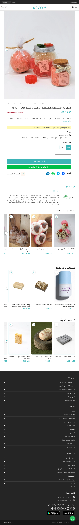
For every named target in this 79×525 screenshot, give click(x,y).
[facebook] (74, 508)
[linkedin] (58, 508)
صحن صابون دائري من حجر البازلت (44, 357)
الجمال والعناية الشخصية (53, 103)
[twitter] (71, 508)
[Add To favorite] (56, 216)
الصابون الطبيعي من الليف (44, 304)
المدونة (14, 2)
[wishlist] (6, 7)
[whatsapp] (61, 508)
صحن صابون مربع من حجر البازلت (64, 356)
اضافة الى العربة (37, 161)
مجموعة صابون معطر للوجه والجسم (21, 250)
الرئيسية (69, 103)
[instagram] (68, 508)
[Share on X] (58, 173)
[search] (72, 7)
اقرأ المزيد (66, 121)
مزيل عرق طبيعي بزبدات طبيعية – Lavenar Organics (65, 305)
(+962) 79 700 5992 (65, 497)
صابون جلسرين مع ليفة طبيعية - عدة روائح (19, 357)
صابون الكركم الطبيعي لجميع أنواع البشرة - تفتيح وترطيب (20, 305)
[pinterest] (52, 508)
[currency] (10, 2)
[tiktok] (55, 508)
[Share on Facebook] (63, 173)
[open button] (76, 7)
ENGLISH (5, 2)
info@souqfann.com (65, 500)
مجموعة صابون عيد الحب (44, 249)
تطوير (8, 522)
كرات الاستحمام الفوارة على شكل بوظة (64, 250)
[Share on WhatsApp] (53, 173)
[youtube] (64, 508)
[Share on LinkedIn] (48, 173)
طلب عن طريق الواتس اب (37, 167)
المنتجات (63, 103)
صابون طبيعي (42, 103)
